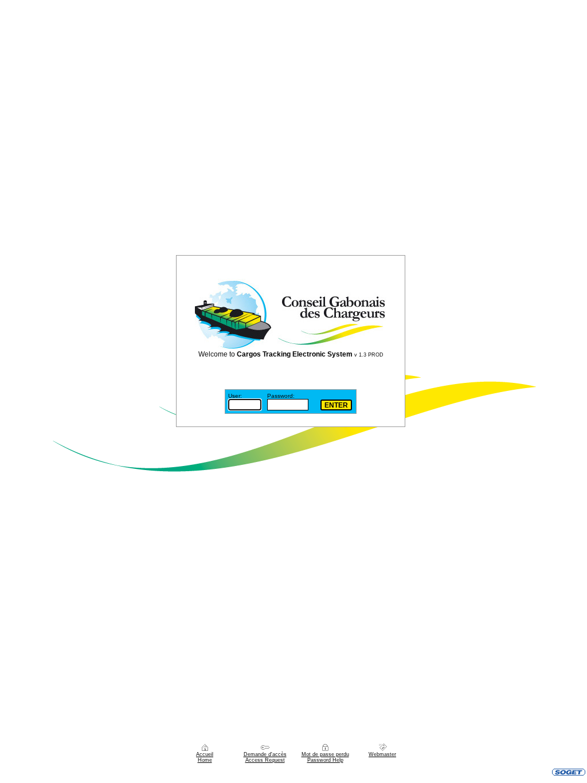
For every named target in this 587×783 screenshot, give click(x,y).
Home (205, 760)
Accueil (204, 754)
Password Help (325, 760)
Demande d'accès (265, 754)
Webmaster (382, 754)
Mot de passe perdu (325, 754)
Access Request (265, 760)
